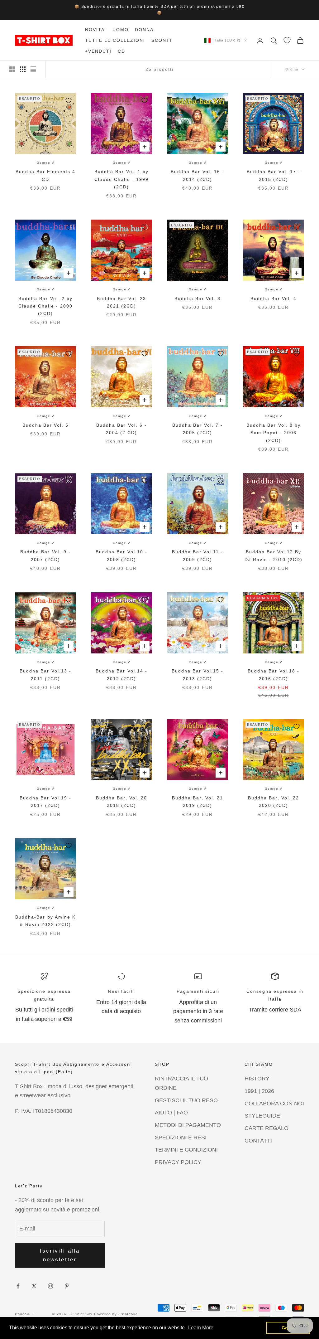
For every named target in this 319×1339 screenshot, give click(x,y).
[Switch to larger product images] (12, 69)
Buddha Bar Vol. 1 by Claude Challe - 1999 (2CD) (121, 179)
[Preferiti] (287, 40)
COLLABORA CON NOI (274, 1103)
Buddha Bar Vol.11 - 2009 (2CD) (197, 555)
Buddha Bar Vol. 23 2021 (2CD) (121, 302)
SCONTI (161, 40)
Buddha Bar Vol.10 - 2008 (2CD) (121, 555)
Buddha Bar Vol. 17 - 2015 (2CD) (273, 175)
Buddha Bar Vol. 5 (45, 425)
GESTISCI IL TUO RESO (186, 1100)
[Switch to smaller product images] (23, 69)
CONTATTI (258, 1141)
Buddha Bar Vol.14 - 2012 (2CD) (121, 674)
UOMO (120, 29)
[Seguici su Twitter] (34, 1286)
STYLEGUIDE (262, 1116)
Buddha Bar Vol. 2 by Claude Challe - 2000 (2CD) (45, 306)
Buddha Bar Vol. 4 (273, 298)
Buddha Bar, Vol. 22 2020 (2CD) (273, 801)
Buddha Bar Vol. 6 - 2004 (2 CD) (121, 429)
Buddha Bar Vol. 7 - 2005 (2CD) (197, 429)
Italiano (22, 1314)
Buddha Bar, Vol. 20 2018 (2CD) (121, 801)
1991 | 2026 (259, 1091)
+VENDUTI (98, 51)
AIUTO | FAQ (171, 1112)
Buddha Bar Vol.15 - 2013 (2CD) (197, 674)
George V (45, 162)
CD (121, 51)
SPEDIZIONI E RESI (181, 1137)
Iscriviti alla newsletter (60, 1255)
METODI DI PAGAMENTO (188, 1125)
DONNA (144, 29)
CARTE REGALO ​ (267, 1128)
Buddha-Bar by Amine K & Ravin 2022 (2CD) (45, 920)
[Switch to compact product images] (33, 69)
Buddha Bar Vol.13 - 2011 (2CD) (45, 674)
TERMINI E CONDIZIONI (186, 1150)
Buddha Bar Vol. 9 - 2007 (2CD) (45, 555)
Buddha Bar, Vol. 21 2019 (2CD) (197, 801)
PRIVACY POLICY (178, 1162)
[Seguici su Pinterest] (67, 1286)
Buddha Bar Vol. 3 (197, 298)
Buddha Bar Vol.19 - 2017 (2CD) (45, 801)
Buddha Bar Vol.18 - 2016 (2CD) (273, 674)
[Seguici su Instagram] (50, 1286)
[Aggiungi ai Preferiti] (68, 100)
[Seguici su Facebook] (18, 1286)
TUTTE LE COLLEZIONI (115, 40)
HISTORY (257, 1078)
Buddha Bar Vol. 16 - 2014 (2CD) (197, 175)
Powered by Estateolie (116, 1314)
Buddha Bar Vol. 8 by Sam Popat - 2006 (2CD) (273, 433)
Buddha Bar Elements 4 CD (45, 175)
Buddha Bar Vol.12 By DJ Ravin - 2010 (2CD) (273, 555)
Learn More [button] (200, 1327)
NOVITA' (95, 29)
